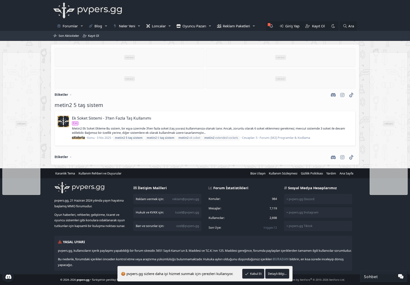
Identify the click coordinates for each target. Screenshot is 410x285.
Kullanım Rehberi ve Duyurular (100, 173)
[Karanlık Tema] (333, 26)
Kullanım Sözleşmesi (283, 173)
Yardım (331, 173)
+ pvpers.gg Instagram (302, 212)
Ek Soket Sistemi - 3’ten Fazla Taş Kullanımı (111, 118)
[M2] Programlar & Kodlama (290, 137)
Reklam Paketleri (236, 26)
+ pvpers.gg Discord (300, 199)
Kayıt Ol (93, 36)
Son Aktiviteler (69, 36)
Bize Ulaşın (258, 173)
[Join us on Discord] (8, 277)
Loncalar (159, 26)
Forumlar (70, 26)
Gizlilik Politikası (312, 173)
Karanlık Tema (65, 173)
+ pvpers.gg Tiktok (299, 226)
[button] (81, 26)
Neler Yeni (127, 26)
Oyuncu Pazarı (194, 26)
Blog (98, 26)
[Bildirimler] (271, 26)
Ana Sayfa (346, 173)
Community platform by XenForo (307, 279)
